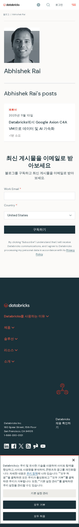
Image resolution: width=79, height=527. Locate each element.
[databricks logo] (17, 305)
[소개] (13, 361)
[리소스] (16, 350)
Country (10, 205)
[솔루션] (16, 338)
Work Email (12, 189)
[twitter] (21, 446)
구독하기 (39, 229)
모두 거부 (39, 504)
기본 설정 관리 (39, 493)
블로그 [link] (6, 14)
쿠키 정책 (32, 473)
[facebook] (13, 446)
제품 (7, 327)
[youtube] (43, 446)
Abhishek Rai (18, 14)
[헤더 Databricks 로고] (11, 4)
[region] (39, 489)
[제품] (13, 327)
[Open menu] (74, 5)
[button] (48, 4)
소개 (7, 361)
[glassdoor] (35, 446)
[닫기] (73, 460)
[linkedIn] (6, 446)
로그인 (59, 4)
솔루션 (9, 339)
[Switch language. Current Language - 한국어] (38, 4)
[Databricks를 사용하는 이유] (47, 316)
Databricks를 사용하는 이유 (24, 316)
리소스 (9, 350)
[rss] (28, 446)
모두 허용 (39, 516)
